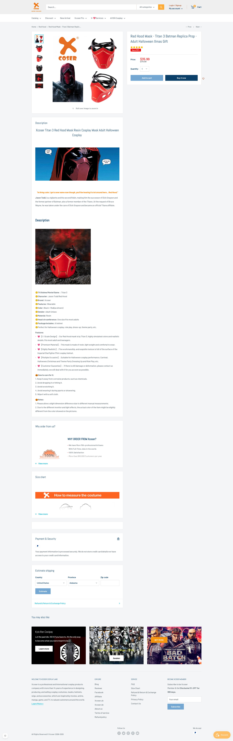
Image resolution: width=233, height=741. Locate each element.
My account (175, 8)
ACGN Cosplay (116, 18)
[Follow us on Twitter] (123, 733)
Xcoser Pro (79, 18)
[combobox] (91, 7)
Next (198, 27)
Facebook (99, 692)
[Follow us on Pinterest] (133, 733)
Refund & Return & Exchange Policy (50, 603)
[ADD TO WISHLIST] (203, 78)
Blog (97, 684)
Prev (189, 27)
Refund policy (101, 717)
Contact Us (136, 703)
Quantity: (135, 69)
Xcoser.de (99, 704)
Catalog (35, 18)
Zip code (104, 577)
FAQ (133, 684)
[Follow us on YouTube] (137, 733)
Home (34, 27)
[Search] (161, 7)
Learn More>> (37, 703)
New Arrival (65, 18)
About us (98, 708)
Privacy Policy (137, 699)
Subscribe (175, 706)
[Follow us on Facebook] (119, 733)
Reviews (98, 688)
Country (38, 577)
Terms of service (102, 713)
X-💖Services (97, 18)
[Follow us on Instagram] (128, 733)
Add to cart (147, 78)
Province (72, 577)
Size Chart (135, 688)
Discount (49, 18)
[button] (137, 47)
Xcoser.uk (99, 700)
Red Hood (42, 27)
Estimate (43, 591)
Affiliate (98, 696)
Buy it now (181, 78)
